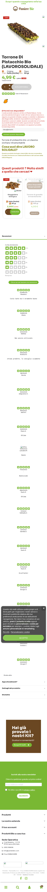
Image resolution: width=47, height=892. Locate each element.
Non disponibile (21, 87)
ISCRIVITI (23, 796)
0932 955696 (8, 847)
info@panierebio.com (11, 851)
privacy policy (29, 790)
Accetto (23, 638)
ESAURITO (34, 213)
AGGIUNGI (15, 212)
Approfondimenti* (9, 682)
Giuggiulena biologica (13, 196)
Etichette (6, 695)
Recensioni (6, 236)
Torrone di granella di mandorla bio (34, 196)
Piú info (6, 632)
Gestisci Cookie (28, 875)
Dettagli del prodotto (11, 688)
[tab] (23, 236)
